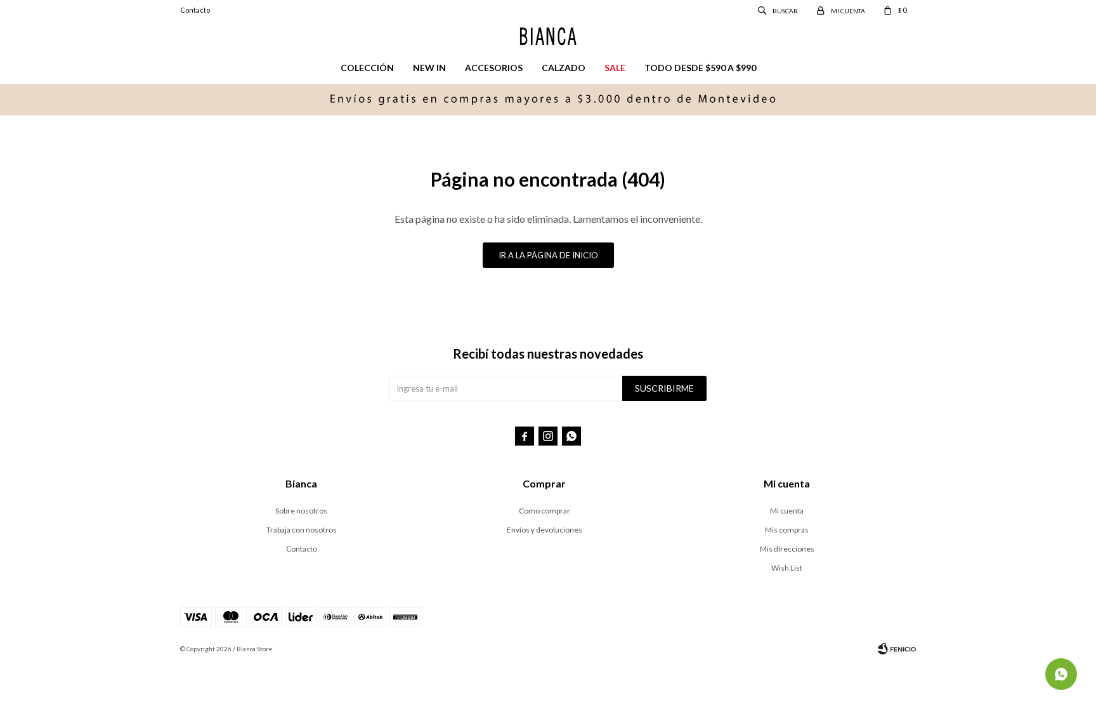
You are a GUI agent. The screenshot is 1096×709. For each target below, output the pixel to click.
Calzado (563, 67)
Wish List (786, 568)
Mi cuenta (787, 510)
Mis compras (787, 529)
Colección (367, 67)
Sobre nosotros (301, 510)
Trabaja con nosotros (301, 529)
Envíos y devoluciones (544, 529)
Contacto (195, 10)
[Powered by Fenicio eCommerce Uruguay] (897, 648)
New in (429, 67)
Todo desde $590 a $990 (700, 67)
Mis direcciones (787, 548)
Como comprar (544, 510)
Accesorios (494, 67)
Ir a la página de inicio (548, 255)
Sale (614, 67)
